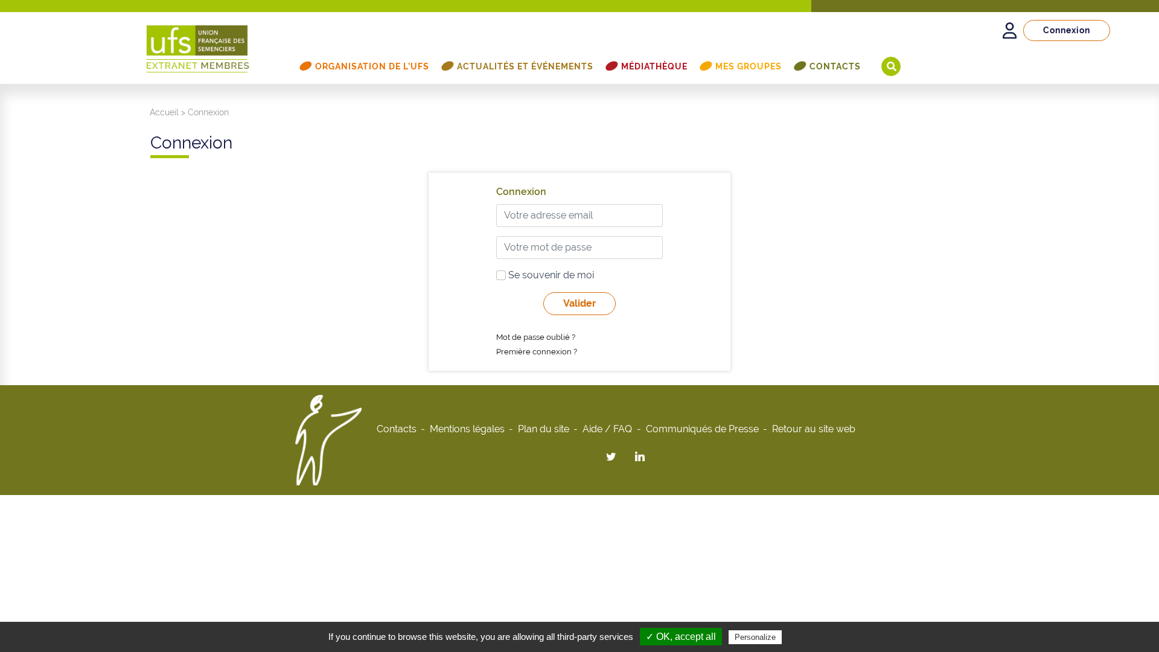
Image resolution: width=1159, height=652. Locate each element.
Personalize (755, 637)
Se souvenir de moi (550, 275)
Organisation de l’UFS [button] (372, 66)
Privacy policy (814, 637)
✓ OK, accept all (681, 636)
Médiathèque (654, 66)
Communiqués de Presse (702, 429)
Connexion (1066, 30)
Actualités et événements (525, 66)
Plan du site (543, 429)
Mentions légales (467, 429)
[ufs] (198, 43)
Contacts (835, 66)
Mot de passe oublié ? (535, 337)
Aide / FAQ (607, 429)
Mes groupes (748, 66)
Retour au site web (813, 429)
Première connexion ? (536, 351)
